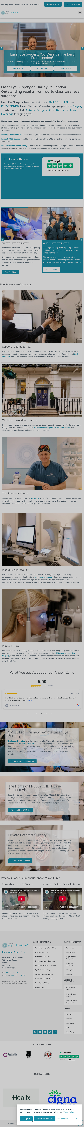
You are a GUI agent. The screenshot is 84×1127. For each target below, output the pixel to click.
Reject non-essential (45, 1119)
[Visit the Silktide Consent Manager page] (76, 1118)
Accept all (26, 1119)
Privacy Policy (68, 1112)
